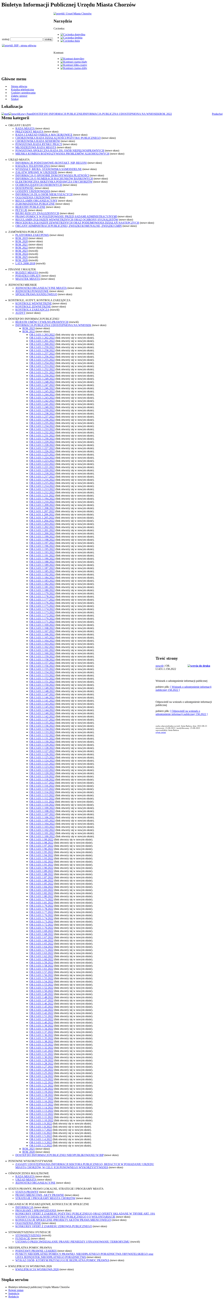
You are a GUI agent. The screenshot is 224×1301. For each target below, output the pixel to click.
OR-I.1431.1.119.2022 (42, 776)
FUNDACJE (22, 1238)
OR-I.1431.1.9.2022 (40, 1123)
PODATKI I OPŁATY (28, 275)
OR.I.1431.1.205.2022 (42, 517)
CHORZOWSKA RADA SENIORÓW (37, 141)
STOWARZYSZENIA (28, 1235)
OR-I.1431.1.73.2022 (41, 921)
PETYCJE (21, 210)
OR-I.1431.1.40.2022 (41, 1022)
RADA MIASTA (25, 128)
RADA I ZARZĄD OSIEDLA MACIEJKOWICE (43, 134)
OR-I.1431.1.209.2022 (42, 504)
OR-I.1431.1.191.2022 (42, 555)
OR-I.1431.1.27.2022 (41, 1066)
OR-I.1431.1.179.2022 (42, 593)
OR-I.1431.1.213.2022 (42, 489)
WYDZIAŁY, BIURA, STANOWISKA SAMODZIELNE (48, 169)
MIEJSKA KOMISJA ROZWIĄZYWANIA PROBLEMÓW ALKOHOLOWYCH (62, 153)
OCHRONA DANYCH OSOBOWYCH (38, 184)
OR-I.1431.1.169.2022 (42, 624)
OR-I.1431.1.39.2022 (41, 1025)
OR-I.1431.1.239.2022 (42, 410)
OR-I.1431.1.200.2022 (42, 533)
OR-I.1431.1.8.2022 (40, 1126)
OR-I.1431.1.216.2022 (42, 479)
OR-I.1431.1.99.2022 (41, 839)
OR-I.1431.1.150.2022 (42, 684)
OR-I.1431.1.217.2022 (42, 476)
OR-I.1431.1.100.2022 (42, 836)
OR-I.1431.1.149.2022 (42, 688)
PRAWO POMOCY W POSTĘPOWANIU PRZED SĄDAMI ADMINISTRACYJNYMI (66, 216)
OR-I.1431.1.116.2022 (42, 785)
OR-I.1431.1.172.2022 (42, 615)
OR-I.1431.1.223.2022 (42, 460)
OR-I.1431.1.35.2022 (41, 1038)
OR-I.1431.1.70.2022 (41, 927)
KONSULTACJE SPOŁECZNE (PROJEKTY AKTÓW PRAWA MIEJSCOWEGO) (63, 1219)
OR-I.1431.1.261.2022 (42, 340)
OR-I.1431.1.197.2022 (42, 542)
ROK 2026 (21, 260)
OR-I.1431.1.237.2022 (42, 416)
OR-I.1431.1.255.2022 (42, 359)
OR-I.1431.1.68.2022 (41, 934)
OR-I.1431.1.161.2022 (42, 650)
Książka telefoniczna (22, 89)
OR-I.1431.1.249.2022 (42, 378)
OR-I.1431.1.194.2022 (42, 498)
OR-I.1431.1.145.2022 (42, 706)
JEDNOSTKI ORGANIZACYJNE (35, 1182)
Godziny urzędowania (23, 92)
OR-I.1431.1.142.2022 (42, 716)
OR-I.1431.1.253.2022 (42, 366)
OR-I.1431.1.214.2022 (42, 486)
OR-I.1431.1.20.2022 (41, 1088)
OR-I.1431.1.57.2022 (41, 972)
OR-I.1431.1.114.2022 (42, 792)
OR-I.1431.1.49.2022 (41, 994)
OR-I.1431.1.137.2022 (42, 719)
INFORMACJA (24, 1207)
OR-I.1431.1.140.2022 (42, 713)
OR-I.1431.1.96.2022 (41, 848)
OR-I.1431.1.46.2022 (41, 1003)
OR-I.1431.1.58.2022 (41, 965)
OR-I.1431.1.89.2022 (41, 871)
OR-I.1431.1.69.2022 (41, 931)
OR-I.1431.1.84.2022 (41, 886)
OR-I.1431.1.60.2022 (41, 959)
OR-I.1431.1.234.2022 (42, 426)
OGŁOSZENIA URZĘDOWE (32, 197)
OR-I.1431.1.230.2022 (42, 438)
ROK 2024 (21, 253)
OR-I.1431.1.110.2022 (42, 804)
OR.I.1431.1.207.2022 (42, 511)
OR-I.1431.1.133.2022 (42, 732)
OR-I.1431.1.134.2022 (42, 729)
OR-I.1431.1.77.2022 (41, 912)
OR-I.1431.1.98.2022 (41, 842)
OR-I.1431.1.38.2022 (41, 1041)
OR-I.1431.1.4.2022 (40, 1139)
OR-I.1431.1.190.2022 (42, 558)
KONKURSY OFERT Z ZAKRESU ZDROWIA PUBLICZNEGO (53, 1226)
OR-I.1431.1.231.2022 (42, 435)
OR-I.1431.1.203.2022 (42, 523)
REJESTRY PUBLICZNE (30, 206)
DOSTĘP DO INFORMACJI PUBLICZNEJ (58, 113)
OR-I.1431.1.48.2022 (41, 997)
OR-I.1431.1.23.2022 (41, 1079)
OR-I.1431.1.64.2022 (41, 946)
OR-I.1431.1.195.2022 (42, 549)
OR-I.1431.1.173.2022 (42, 612)
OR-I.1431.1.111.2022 (41, 801)
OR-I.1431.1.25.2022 (41, 1073)
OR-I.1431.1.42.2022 (41, 1013)
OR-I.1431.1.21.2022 (41, 1085)
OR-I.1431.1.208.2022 (42, 508)
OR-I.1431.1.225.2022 (42, 454)
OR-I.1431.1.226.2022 (42, 451)
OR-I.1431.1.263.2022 (42, 334)
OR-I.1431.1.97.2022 (41, 845)
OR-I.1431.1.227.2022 (42, 448)
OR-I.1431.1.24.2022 (41, 1076)
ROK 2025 (21, 257)
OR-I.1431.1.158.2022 (42, 659)
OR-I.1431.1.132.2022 (42, 735)
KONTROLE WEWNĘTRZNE (33, 303)
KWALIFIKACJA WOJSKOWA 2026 (37, 1269)
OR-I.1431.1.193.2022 (42, 552)
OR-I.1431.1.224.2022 (42, 457)
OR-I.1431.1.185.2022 (42, 571)
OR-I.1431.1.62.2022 (41, 956)
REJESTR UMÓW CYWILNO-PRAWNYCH (41, 321)
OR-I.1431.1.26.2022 (41, 1069)
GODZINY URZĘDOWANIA (32, 191)
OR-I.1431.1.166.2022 (42, 634)
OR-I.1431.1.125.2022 (42, 757)
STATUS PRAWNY (26, 1191)
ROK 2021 (21, 244)
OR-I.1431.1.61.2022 (41, 968)
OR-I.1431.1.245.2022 (42, 391)
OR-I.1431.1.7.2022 (40, 1129)
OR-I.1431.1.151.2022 (42, 681)
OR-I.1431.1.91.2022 (41, 864)
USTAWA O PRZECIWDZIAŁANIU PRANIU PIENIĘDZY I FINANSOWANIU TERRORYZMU (72, 1241)
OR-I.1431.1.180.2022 (42, 590)
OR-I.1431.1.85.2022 (41, 883)
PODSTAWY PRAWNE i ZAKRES (36, 1250)
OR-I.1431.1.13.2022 (41, 1110)
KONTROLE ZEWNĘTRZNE (33, 306)
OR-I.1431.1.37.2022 (41, 1031)
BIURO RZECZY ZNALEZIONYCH (37, 213)
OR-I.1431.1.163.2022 (42, 643)
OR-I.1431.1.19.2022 (41, 1091)
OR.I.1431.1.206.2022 (42, 514)
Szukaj (15, 98)
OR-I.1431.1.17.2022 (41, 1098)
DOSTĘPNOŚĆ (24, 188)
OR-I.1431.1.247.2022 (42, 385)
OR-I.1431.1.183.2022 (42, 580)
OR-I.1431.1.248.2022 (42, 381)
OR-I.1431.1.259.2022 (42, 347)
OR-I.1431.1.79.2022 (41, 905)
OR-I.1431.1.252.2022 (42, 369)
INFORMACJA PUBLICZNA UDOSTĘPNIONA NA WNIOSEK (121, 113)
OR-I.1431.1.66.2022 (41, 940)
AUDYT (20, 312)
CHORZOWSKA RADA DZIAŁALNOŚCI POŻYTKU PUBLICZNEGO (58, 137)
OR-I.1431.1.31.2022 (41, 1054)
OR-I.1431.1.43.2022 (41, 1019)
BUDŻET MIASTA (26, 272)
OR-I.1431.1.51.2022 (41, 1016)
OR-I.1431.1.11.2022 (41, 1117)
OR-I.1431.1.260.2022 (42, 344)
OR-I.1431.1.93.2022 (41, 858)
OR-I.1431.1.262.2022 (42, 337)
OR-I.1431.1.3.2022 (40, 1142)
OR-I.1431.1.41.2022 (41, 1050)
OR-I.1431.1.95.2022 (41, 852)
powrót (159, 665)
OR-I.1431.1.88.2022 (41, 874)
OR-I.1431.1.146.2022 (42, 697)
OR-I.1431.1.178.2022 (42, 596)
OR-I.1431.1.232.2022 (42, 432)
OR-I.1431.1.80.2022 (41, 896)
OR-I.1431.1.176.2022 (42, 602)
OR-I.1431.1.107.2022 (42, 814)
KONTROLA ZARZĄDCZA (32, 309)
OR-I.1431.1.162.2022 (42, 647)
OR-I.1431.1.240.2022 (42, 407)
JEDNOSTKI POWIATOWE (32, 291)
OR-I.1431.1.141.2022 (42, 700)
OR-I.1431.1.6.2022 (40, 1132)
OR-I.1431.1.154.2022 (42, 672)
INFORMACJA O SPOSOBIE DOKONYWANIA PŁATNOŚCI (52, 175)
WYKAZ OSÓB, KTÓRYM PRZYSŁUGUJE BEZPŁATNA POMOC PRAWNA (62, 1260)
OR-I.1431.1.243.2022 (42, 397)
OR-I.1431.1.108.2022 (42, 811)
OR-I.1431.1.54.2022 (41, 981)
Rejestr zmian (15, 1290)
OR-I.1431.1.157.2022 (42, 662)
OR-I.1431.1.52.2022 (41, 987)
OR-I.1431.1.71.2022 (41, 949)
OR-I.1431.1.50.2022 (41, 990)
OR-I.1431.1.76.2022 (41, 915)
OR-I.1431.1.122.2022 (42, 770)
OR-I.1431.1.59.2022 (41, 962)
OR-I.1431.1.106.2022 (42, 817)
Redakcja (13, 1296)
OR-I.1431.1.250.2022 (42, 375)
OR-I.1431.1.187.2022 (42, 568)
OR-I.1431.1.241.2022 (42, 404)
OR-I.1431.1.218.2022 (42, 473)
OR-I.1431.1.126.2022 (42, 754)
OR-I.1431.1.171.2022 (42, 621)
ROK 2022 (165, 113)
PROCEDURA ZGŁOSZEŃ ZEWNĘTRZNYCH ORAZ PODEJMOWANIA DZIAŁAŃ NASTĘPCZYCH (77, 222)
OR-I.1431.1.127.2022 (42, 751)
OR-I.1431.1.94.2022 (41, 855)
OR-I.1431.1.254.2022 (42, 362)
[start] (5, 113)
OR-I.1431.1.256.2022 (42, 356)
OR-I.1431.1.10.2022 (41, 1120)
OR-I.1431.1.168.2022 (42, 628)
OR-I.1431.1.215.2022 (42, 482)
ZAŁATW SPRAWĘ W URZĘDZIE (36, 172)
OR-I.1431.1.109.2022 (42, 807)
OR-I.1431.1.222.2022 (42, 463)
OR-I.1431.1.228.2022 (42, 445)
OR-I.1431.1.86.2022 (41, 880)
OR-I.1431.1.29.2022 (41, 1060)
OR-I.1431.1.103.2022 (42, 826)
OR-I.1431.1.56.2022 (41, 975)
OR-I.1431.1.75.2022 (41, 899)
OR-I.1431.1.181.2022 (42, 587)
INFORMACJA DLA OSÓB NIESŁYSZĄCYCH (44, 194)
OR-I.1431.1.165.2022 (42, 637)
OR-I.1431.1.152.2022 (42, 678)
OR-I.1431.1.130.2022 (42, 741)
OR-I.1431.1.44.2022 (41, 1009)
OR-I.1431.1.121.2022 (42, 763)
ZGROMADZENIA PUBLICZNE (35, 203)
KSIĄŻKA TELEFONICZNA (32, 165)
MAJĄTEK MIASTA (27, 278)
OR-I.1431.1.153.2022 (42, 675)
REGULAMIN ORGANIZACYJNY (36, 200)
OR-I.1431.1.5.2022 (40, 1136)
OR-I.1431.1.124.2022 (42, 760)
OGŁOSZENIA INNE (28, 1223)
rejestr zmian (161, 732)
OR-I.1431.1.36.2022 (41, 1035)
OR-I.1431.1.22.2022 (41, 1082)
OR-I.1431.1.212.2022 (42, 492)
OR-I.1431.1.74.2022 (41, 918)
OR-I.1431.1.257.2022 (42, 353)
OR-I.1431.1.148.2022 (42, 691)
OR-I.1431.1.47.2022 (41, 1000)
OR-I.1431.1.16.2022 (41, 1101)
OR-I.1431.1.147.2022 (42, 694)
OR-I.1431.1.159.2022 (42, 656)
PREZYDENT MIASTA (29, 131)
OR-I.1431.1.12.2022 (41, 1114)
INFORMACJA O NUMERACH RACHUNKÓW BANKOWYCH (54, 178)
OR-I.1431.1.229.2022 (42, 441)
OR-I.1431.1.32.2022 (41, 1047)
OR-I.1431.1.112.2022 (42, 798)
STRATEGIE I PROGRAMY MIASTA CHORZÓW (45, 1198)
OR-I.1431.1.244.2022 (42, 394)
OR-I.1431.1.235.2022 (42, 422)
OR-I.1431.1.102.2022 (42, 830)
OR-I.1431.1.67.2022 (41, 937)
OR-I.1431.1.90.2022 (41, 867)
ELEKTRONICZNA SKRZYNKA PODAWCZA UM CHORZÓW (54, 181)
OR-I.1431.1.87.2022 (41, 877)
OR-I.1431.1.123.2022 (42, 766)
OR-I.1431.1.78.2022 (41, 908)
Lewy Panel (26, 113)
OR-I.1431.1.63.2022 (41, 953)
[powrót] (14, 113)
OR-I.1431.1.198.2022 (42, 539)
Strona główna (19, 86)
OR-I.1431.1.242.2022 (42, 400)
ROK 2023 (21, 250)
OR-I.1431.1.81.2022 (41, 902)
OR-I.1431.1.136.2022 (42, 725)
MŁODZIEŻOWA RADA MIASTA (35, 147)
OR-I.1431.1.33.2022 (41, 1044)
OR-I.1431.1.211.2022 (42, 495)
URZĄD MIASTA (26, 1179)
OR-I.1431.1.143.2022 (42, 703)
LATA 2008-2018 (25, 263)
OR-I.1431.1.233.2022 (42, 429)
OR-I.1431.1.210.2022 (42, 501)
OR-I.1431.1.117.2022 (42, 782)
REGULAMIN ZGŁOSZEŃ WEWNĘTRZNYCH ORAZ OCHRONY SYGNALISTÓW (66, 219)
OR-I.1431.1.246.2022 (42, 388)
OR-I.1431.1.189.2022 (42, 564)
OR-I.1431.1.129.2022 (42, 744)
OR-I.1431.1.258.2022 (42, 350)
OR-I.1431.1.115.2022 (42, 789)
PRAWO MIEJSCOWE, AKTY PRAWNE (39, 1195)
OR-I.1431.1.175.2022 (42, 605)
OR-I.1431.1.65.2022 (41, 943)
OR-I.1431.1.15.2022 (41, 1104)
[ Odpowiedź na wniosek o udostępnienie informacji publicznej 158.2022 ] (182, 712)
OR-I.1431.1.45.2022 (41, 1006)
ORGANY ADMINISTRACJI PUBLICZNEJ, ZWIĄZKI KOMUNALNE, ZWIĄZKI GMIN (68, 225)
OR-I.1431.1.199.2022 (42, 536)
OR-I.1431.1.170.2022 (42, 618)
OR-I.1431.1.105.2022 (42, 820)
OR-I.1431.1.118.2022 (42, 779)
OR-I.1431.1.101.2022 (42, 833)
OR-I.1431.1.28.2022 (41, 1063)
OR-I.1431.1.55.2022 (41, 978)
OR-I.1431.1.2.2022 (40, 1145)
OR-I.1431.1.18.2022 (41, 1095)
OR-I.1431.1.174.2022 (42, 609)
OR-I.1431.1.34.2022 (41, 1028)
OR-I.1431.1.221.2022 (42, 467)
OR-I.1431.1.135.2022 (42, 722)
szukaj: (6, 39)
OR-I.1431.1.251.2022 (42, 372)
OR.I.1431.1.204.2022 (42, 520)
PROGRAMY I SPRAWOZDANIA (35, 1210)
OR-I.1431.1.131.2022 (42, 738)
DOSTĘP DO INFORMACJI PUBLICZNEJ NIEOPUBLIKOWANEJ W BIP (59, 1155)
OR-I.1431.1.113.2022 (42, 795)
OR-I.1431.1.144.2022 (42, 710)
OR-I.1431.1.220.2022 (42, 470)
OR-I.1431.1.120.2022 (42, 773)
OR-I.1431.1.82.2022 (41, 893)
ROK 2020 (21, 241)
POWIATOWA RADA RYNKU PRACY (38, 144)
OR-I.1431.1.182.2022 (42, 583)
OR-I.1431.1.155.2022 (42, 669)
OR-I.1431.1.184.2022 (42, 577)
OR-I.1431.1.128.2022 (42, 747)
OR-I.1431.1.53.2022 (41, 984)
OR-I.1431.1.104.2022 (42, 823)
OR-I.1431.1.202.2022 (42, 527)
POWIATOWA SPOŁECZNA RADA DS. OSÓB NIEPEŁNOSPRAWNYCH (59, 150)
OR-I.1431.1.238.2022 (42, 413)
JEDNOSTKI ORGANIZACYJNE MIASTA (41, 287)
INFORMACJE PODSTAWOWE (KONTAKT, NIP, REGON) (51, 162)
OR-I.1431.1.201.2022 (42, 530)
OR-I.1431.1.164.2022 (42, 640)
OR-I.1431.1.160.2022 (42, 653)
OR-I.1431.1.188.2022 (42, 561)
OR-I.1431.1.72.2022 (41, 924)
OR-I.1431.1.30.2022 (41, 1057)
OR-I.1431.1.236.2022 (42, 419)
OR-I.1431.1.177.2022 (42, 599)
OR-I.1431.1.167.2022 (42, 631)
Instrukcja (13, 1293)
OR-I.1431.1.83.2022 (41, 889)
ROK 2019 (21, 238)
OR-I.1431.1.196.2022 (42, 546)
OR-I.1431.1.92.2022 (41, 861)
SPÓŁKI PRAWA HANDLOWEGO (36, 294)
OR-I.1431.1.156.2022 (42, 665)
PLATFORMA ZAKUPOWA (32, 235)
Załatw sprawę (19, 95)
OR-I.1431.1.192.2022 (42, 574)
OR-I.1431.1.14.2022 (41, 1107)
